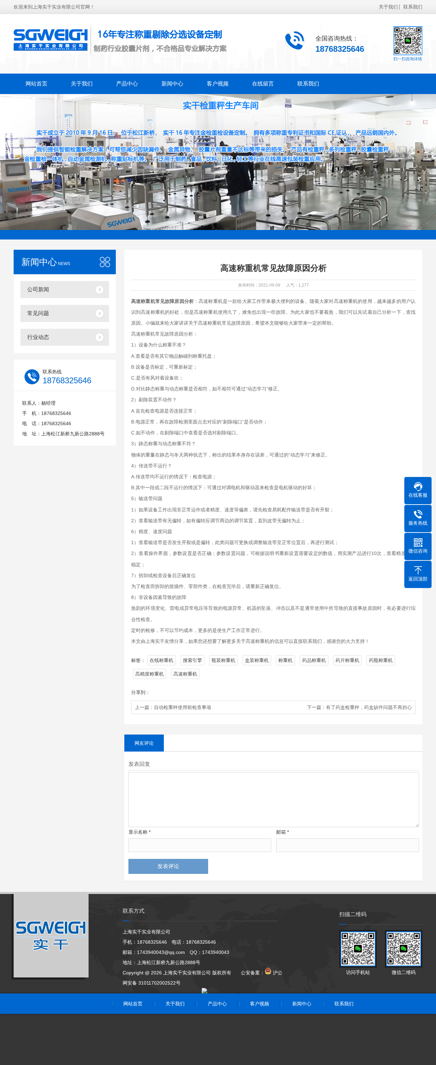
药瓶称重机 (381, 660)
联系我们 (412, 7)
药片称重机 (347, 660)
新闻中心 (172, 84)
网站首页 (36, 84)
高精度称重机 (149, 674)
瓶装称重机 (223, 660)
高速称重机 (185, 674)
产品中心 (127, 84)
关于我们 (388, 7)
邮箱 (282, 832)
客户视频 (218, 84)
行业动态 (38, 337)
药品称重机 (314, 660)
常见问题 (38, 313)
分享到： (140, 692)
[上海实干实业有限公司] (121, 40)
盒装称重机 (257, 660)
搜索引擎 (192, 660)
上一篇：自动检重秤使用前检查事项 (173, 707)
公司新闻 (38, 289)
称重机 (285, 660)
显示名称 (139, 832)
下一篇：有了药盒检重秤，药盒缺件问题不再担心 (359, 707)
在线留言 (263, 84)
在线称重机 (161, 660)
